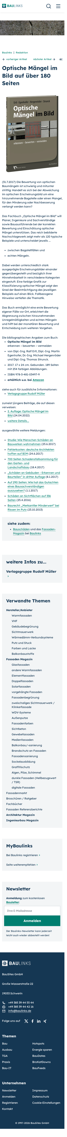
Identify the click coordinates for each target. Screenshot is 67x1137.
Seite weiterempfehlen (21, 864)
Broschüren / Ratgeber (21, 798)
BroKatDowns (41, 1062)
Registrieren (10, 1102)
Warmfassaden (22, 615)
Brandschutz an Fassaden (29, 750)
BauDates (38, 1055)
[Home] (32, 965)
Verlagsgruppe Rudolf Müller (26, 393)
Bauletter (12, 902)
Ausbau (7, 1049)
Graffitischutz (21, 767)
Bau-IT (6, 1068)
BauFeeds (39, 1068)
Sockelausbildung (23, 761)
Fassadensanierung (25, 756)
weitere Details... (18, 421)
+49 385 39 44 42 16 (21, 1006)
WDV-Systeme (21, 712)
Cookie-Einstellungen (46, 1102)
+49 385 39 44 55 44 (21, 1002)
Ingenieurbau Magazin (22, 820)
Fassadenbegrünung (25, 697)
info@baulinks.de (19, 1010)
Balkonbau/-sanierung (27, 745)
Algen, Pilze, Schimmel (26, 772)
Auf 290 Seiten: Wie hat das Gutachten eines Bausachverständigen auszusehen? (33, 486)
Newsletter (9, 1090)
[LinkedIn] (40, 1021)
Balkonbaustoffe (23, 653)
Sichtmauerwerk (23, 632)
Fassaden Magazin (19, 659)
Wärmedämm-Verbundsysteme (32, 637)
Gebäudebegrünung (25, 626)
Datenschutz (40, 1096)
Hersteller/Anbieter (19, 610)
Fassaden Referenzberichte (24, 809)
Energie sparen (42, 1049)
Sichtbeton (19, 729)
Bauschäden (21, 529)
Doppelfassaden (22, 681)
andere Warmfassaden (27, 670)
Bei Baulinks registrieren (22, 855)
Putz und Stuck (22, 643)
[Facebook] (33, 1021)
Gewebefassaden (23, 734)
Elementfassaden (23, 675)
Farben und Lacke (24, 648)
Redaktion (22, 52)
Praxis (6, 1062)
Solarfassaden (21, 686)
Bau (4, 1043)
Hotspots (38, 1043)
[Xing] (46, 1021)
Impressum (40, 1090)
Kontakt (7, 1109)
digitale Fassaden (23, 787)
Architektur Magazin (20, 815)
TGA (5, 1055)
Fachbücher (14, 804)
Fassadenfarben (22, 723)
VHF (14, 621)
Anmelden (8, 1096)
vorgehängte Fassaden (27, 692)
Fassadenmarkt (16, 793)
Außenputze (20, 718)
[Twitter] (27, 1021)
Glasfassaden (21, 664)
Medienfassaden (23, 739)
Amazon (38, 380)
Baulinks (7, 52)
